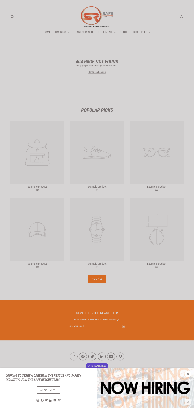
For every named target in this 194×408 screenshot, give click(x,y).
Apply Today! (48, 390)
